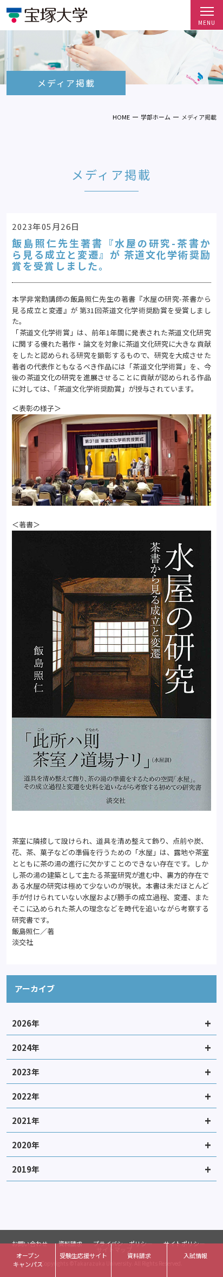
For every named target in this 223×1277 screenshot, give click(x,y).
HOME (121, 117)
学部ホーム (155, 117)
